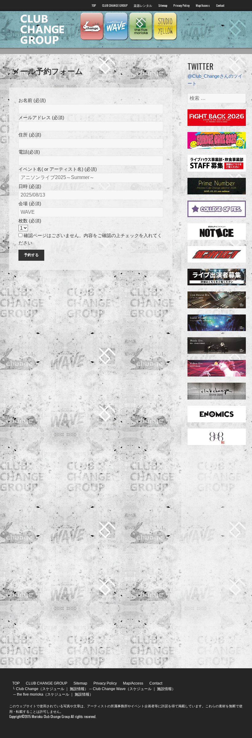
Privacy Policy (181, 5)
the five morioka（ (32, 694)
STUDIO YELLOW (165, 26)
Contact (220, 5)
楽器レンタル (143, 5)
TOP (94, 5)
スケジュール (53, 689)
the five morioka (140, 26)
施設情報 (77, 689)
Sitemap (162, 5)
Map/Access (203, 5)
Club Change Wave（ (111, 689)
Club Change (91, 26)
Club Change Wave (116, 26)
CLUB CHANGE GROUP (115, 5)
